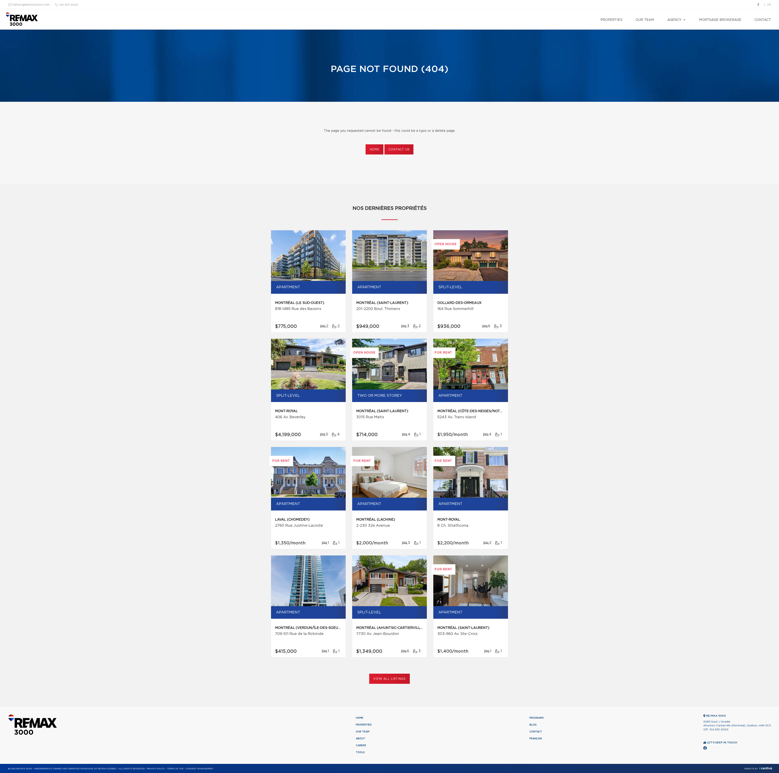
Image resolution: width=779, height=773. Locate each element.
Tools (360, 752)
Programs (536, 718)
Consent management (199, 769)
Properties (611, 19)
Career (361, 745)
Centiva (765, 768)
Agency (674, 19)
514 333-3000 (68, 5)
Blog (533, 725)
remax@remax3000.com (31, 5)
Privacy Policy (156, 769)
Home (374, 149)
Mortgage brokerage (720, 19)
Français (535, 738)
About (360, 738)
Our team (645, 19)
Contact (762, 19)
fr (769, 5)
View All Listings (389, 679)
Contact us (398, 149)
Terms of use (175, 769)
